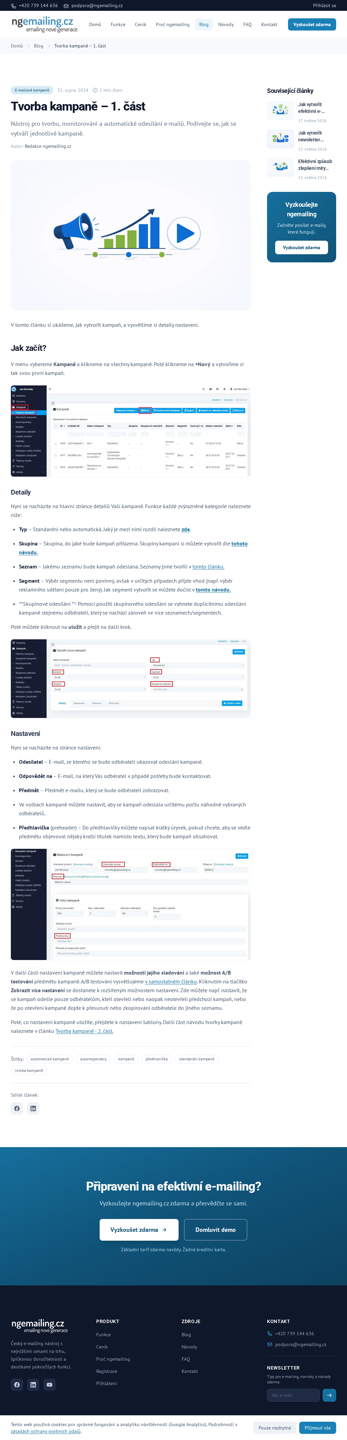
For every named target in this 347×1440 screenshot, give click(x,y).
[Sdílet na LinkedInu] (33, 1108)
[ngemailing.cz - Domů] (45, 24)
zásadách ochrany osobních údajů (46, 1431)
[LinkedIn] (33, 1385)
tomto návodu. (213, 589)
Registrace (106, 1371)
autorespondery (93, 1058)
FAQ (247, 24)
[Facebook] (17, 1385)
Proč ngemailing (173, 24)
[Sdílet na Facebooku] (17, 1108)
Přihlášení (106, 1383)
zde (186, 529)
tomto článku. (208, 566)
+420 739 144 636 (38, 5)
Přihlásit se (324, 5)
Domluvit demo (216, 1230)
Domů (95, 24)
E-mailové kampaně (32, 90)
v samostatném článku (171, 981)
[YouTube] (49, 1385)
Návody (226, 24)
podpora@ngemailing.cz (96, 5)
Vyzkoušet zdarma (312, 24)
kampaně (126, 1058)
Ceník (140, 24)
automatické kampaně (50, 1058)
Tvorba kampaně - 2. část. (84, 1030)
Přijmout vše (318, 1428)
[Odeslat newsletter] (329, 1395)
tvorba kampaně (29, 1070)
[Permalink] (50, 348)
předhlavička (157, 1058)
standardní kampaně (197, 1058)
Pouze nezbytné (275, 1428)
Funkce (118, 24)
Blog (204, 24)
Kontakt (269, 24)
